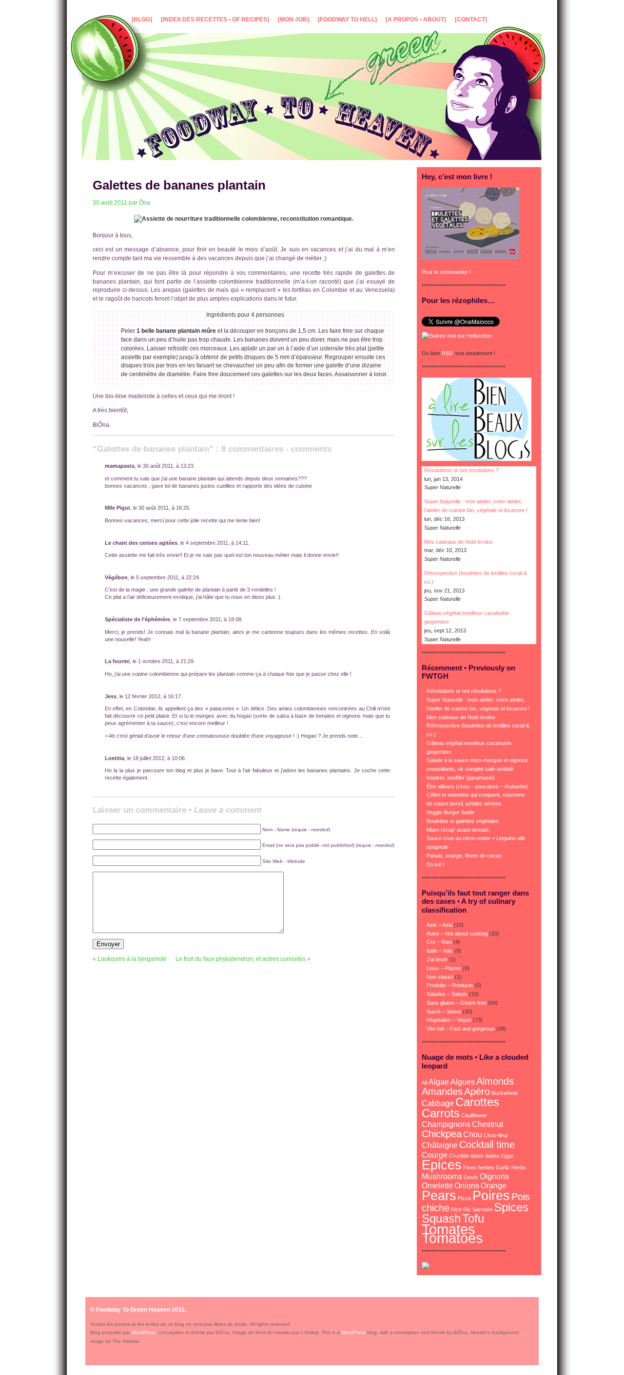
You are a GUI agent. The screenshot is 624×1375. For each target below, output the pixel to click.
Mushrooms (442, 1176)
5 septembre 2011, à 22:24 (167, 577)
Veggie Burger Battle (450, 812)
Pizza (464, 1198)
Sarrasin (482, 1209)
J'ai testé (437, 959)
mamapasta (120, 466)
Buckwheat (504, 1093)
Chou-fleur (496, 1135)
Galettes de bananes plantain (179, 185)
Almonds (495, 1081)
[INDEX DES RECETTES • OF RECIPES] (215, 19)
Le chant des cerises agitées (141, 543)
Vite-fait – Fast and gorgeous (461, 1028)
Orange (494, 1186)
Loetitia (114, 758)
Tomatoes (452, 1238)
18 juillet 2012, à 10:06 (159, 758)
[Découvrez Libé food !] (425, 1268)
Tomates (448, 1229)
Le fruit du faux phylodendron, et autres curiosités (241, 958)
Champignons (446, 1124)
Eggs (507, 1156)
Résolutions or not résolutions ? (461, 470)
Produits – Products (450, 985)
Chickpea (442, 1133)
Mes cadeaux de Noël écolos (458, 542)
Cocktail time (487, 1144)
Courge (435, 1155)
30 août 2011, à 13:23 (168, 466)
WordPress (144, 1332)
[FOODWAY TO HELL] (347, 19)
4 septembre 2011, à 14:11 (217, 543)
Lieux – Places (444, 968)
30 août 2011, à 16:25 (163, 508)
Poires (491, 1195)
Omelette (437, 1186)
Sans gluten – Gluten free (457, 1003)
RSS (447, 353)
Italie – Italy (440, 951)
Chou (472, 1134)
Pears (439, 1195)
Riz (467, 1209)
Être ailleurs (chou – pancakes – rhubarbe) (477, 786)
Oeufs (471, 1177)
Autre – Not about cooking (457, 933)
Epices (442, 1164)
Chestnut (487, 1124)
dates (477, 1156)
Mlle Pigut (117, 508)
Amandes (442, 1091)
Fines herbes (478, 1167)
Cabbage (438, 1103)
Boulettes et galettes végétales (463, 821)
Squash (441, 1218)
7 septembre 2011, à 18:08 (209, 619)
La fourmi (117, 661)
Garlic (503, 1167)
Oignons (494, 1176)
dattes (492, 1156)
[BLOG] (142, 19)
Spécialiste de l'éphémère (137, 619)
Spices (511, 1207)
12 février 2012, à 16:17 (153, 696)
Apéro (477, 1091)
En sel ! (435, 864)
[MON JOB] (293, 19)
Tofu (473, 1218)
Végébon (116, 577)
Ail (424, 1083)
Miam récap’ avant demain (457, 830)
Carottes (477, 1101)
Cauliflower (474, 1115)
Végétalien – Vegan (449, 1020)
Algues (462, 1082)
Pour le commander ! (446, 272)
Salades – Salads (447, 994)
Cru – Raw (439, 942)
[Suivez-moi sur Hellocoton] (456, 336)
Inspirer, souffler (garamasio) (461, 778)
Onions (466, 1186)
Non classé (440, 977)
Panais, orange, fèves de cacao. (465, 856)
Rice (456, 1209)
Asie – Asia (439, 925)
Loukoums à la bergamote (132, 958)
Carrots (441, 1113)
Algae (439, 1082)
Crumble (459, 1156)
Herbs (518, 1167)
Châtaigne (440, 1145)
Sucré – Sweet (444, 1011)
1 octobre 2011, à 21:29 (166, 661)
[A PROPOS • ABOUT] (416, 19)
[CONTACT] (471, 19)
